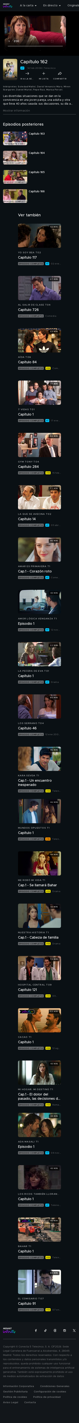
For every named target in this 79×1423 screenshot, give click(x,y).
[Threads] (55, 1330)
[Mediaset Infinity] (7, 5)
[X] (74, 1330)
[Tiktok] (45, 1330)
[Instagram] (64, 1330)
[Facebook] (36, 1330)
